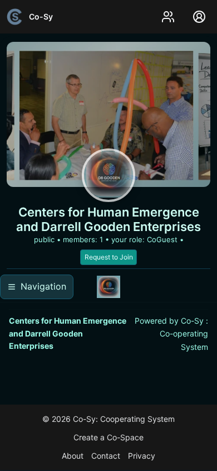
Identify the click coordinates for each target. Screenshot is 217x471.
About (72, 455)
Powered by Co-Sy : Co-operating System (171, 334)
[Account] (199, 17)
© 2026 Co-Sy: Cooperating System (108, 419)
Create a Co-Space (108, 437)
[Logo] (108, 175)
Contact (105, 455)
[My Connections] (168, 17)
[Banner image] (108, 114)
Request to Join (109, 257)
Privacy (141, 455)
